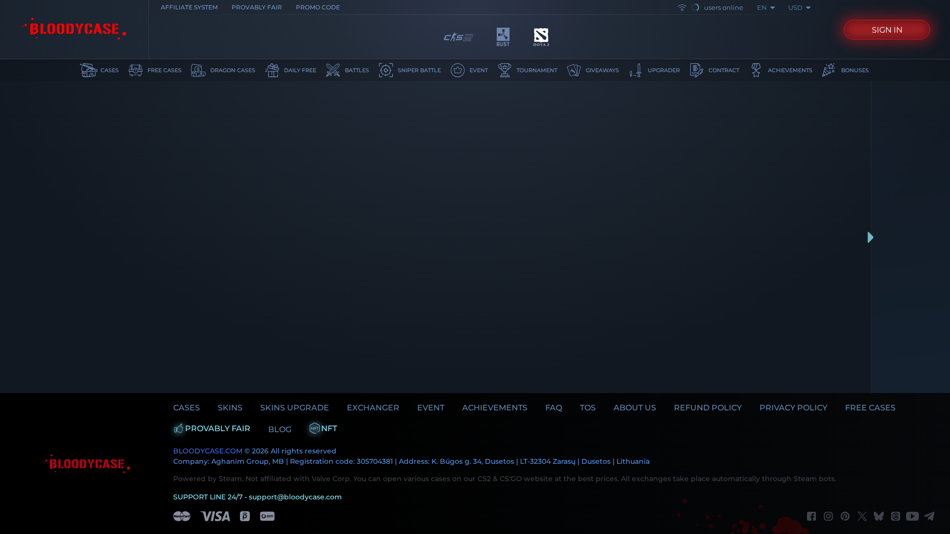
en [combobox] (762, 7)
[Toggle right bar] (870, 237)
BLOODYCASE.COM (207, 450)
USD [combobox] (795, 7)
